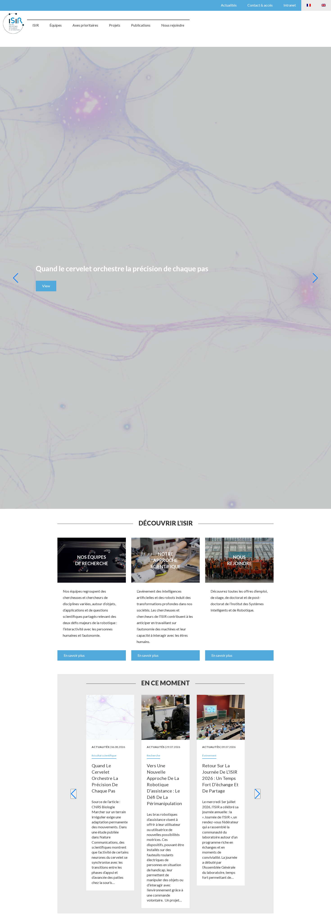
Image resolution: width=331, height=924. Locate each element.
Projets (114, 25)
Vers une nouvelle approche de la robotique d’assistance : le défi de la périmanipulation (164, 784)
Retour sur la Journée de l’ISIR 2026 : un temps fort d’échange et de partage (220, 778)
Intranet (289, 5)
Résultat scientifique (104, 755)
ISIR (35, 25)
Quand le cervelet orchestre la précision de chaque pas (105, 778)
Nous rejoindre (172, 25)
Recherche (153, 755)
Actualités (229, 5)
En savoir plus (74, 655)
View (46, 286)
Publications (140, 25)
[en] (323, 5)
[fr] (308, 5)
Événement (209, 755)
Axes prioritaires (85, 25)
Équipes (56, 25)
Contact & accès (260, 5)
